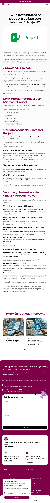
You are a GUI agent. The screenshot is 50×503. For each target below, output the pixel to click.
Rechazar (23, 493)
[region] (17, 489)
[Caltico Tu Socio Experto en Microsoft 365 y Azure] (6, 4)
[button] (47, 5)
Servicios (4, 469)
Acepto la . (11, 424)
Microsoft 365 (29, 469)
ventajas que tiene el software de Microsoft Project (25, 211)
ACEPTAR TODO (16, 497)
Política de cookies (36, 498)
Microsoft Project (7, 71)
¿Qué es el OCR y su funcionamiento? (12, 341)
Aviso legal (36, 500)
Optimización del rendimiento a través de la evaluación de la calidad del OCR (36, 342)
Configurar (11, 493)
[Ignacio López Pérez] (6, 439)
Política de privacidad (36, 499)
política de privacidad (14, 424)
